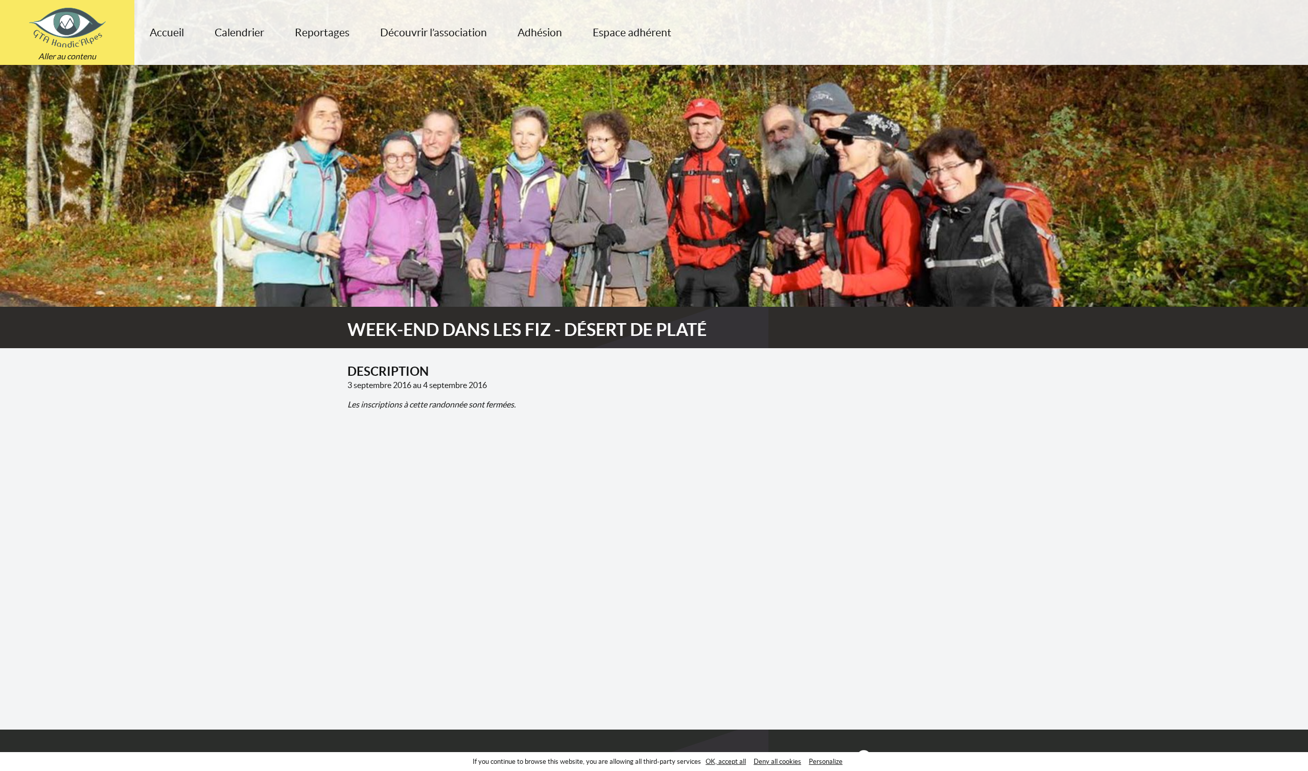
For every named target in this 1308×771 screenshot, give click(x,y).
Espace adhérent (632, 32)
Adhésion (540, 32)
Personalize (826, 761)
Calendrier (239, 32)
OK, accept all (726, 761)
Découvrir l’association (433, 32)
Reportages (322, 32)
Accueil (167, 32)
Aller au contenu (67, 56)
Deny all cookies (777, 761)
